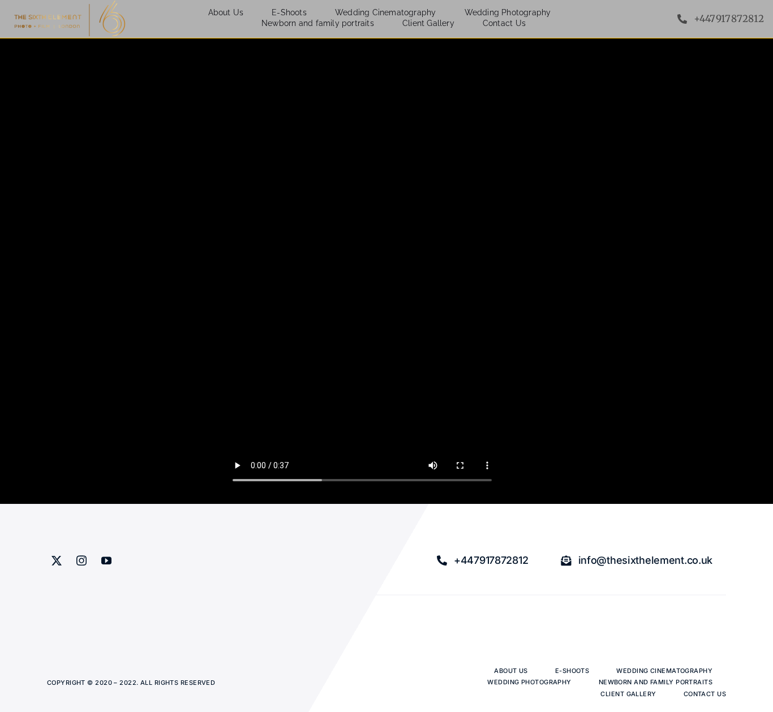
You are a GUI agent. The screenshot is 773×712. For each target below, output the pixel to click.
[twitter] (56, 560)
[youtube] (106, 560)
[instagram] (81, 560)
